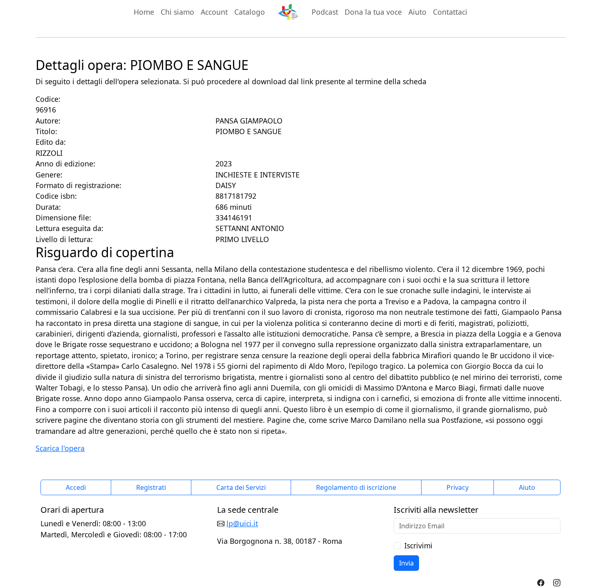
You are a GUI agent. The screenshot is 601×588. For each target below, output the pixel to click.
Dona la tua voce (373, 12)
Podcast (325, 12)
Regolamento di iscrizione (356, 487)
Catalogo (249, 12)
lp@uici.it (242, 523)
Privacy (457, 487)
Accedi (76, 487)
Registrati (151, 487)
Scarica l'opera (60, 448)
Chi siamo (177, 12)
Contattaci (450, 12)
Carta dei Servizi (241, 487)
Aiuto (417, 12)
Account (214, 12)
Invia (406, 563)
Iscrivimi (418, 545)
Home (144, 12)
